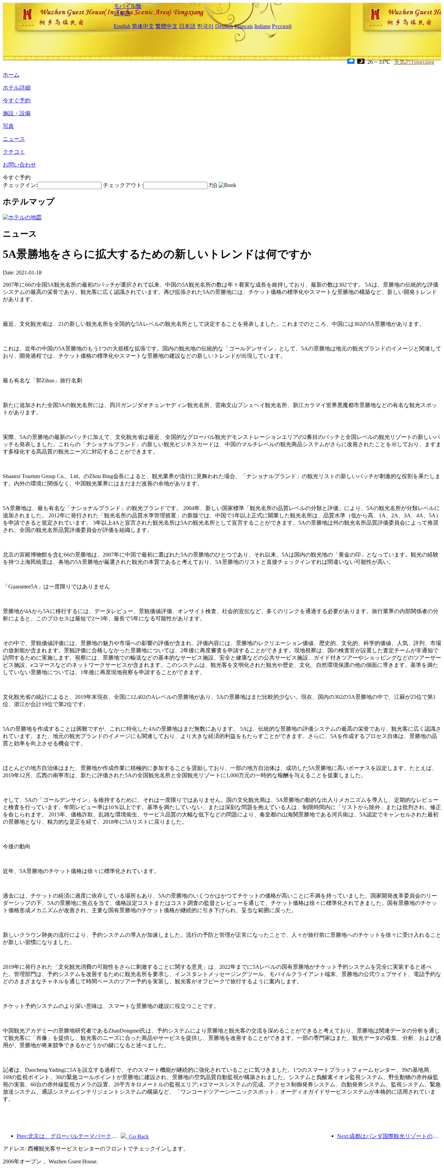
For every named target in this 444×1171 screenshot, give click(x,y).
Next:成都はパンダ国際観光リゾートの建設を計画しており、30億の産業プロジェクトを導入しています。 (389, 1136)
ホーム (11, 75)
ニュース (14, 139)
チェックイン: (20, 185)
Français (243, 26)
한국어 (205, 26)
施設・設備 (17, 113)
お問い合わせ (19, 165)
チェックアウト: (123, 185)
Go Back (137, 1136)
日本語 (122, 13)
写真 (8, 126)
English (122, 26)
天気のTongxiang (414, 62)
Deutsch (224, 26)
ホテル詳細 (17, 88)
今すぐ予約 (17, 100)
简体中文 (143, 26)
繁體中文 (166, 26)
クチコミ (14, 152)
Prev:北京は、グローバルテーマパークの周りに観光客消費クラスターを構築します (69, 1136)
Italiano (262, 26)
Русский (282, 26)
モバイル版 (128, 6)
